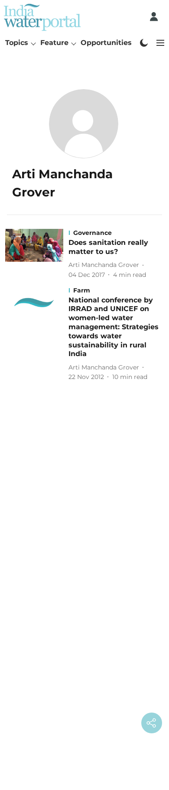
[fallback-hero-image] (36, 254)
